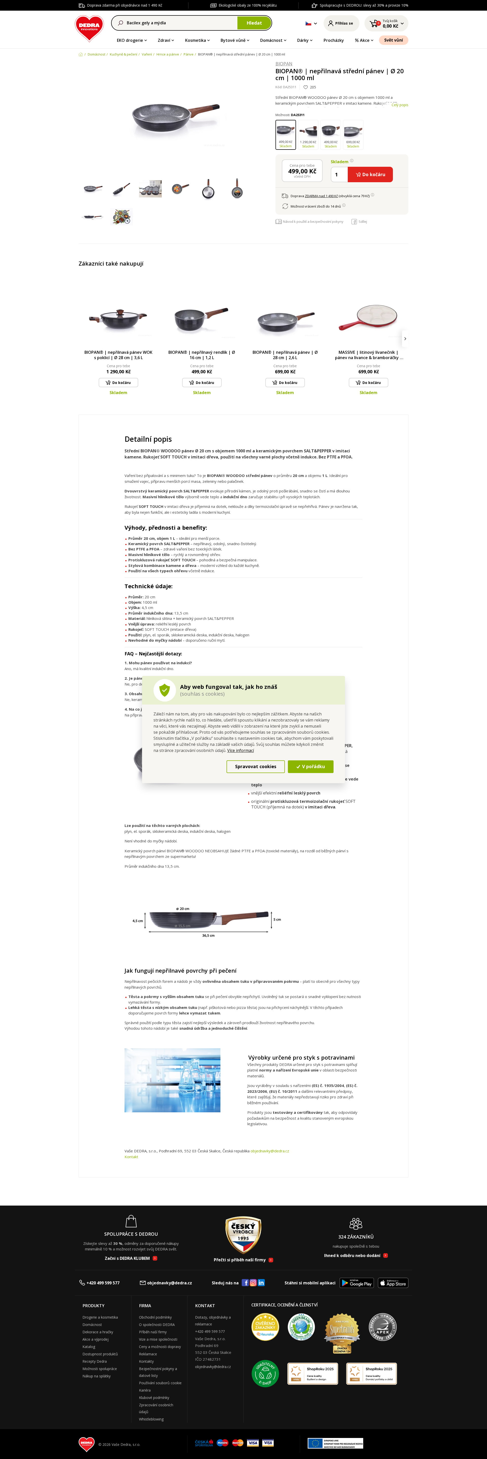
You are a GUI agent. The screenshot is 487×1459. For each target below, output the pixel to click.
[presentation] (82, 338)
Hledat (254, 23)
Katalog (88, 1346)
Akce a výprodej (95, 1339)
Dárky (303, 40)
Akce (365, 40)
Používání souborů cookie (160, 1382)
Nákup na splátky (96, 1376)
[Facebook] (245, 1282)
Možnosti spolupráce (99, 1368)
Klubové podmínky (154, 1397)
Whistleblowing (151, 1419)
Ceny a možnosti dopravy (160, 1346)
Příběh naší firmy (153, 1331)
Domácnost (271, 40)
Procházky (334, 40)
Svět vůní (393, 40)
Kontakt (131, 1156)
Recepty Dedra (94, 1361)
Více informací (240, 750)
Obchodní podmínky (155, 1317)
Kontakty (146, 1361)
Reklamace (148, 1354)
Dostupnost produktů (100, 1354)
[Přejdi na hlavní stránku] (89, 28)
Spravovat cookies (255, 766)
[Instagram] (253, 1283)
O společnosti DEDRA (157, 1324)
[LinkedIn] (261, 1282)
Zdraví (164, 40)
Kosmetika (195, 40)
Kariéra (145, 1390)
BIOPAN (283, 64)
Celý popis (400, 104)
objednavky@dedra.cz (270, 1150)
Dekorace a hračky (97, 1331)
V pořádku (313, 766)
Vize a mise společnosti (158, 1339)
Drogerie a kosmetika (100, 1317)
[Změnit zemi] (308, 23)
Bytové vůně (233, 40)
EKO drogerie (130, 40)
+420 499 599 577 (102, 1283)
